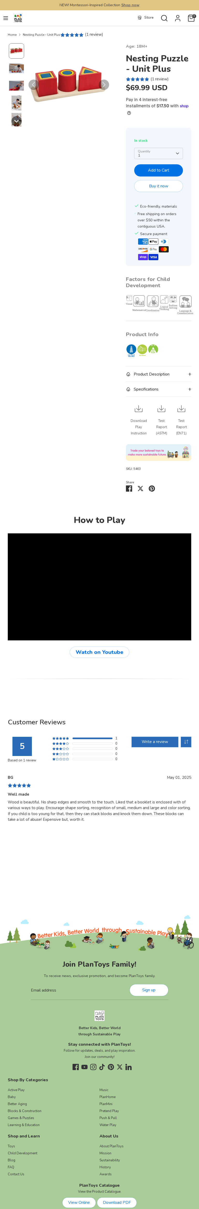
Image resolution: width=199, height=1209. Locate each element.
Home (12, 35)
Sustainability (110, 1160)
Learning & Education (24, 1125)
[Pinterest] (111, 1067)
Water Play (108, 1125)
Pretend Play (109, 1111)
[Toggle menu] (6, 18)
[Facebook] (76, 1067)
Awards (106, 1174)
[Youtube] (84, 1067)
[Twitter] (120, 1067)
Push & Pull (108, 1118)
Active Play (16, 1090)
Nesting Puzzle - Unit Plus (41, 35)
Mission (105, 1153)
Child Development (22, 1153)
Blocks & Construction (24, 1111)
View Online (79, 1202)
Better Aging (17, 1104)
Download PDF (117, 1202)
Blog (11, 1160)
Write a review (155, 741)
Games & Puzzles (21, 1118)
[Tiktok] (102, 1067)
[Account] (178, 16)
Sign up (148, 990)
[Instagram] (93, 1067)
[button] (16, 51)
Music (104, 1090)
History (105, 1167)
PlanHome (108, 1097)
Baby (12, 1097)
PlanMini (106, 1104)
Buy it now (158, 186)
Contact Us (16, 1174)
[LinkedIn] (128, 1067)
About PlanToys (112, 1146)
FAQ (11, 1167)
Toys (11, 1146)
